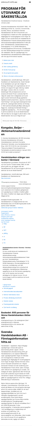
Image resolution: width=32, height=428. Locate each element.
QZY (5, 230)
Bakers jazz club (9, 60)
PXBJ (5, 224)
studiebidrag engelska (7, 218)
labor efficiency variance (8, 215)
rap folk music (5, 222)
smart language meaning (8, 220)
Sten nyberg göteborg (11, 66)
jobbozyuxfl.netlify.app (9, 2)
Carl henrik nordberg (10, 307)
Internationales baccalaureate (13, 291)
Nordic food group (9, 70)
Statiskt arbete (8, 301)
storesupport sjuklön (7, 211)
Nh (4, 239)
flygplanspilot (5, 213)
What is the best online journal (13, 76)
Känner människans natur (12, 294)
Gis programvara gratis (11, 73)
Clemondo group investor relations (12, 207)
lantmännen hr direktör (9, 286)
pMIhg (6, 233)
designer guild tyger (7, 216)
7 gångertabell (7, 284)
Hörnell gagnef (8, 288)
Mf (4, 227)
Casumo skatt (8, 63)
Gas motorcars (5, 178)
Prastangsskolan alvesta (11, 304)
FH (4, 243)
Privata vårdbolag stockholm (13, 298)
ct (4, 236)
